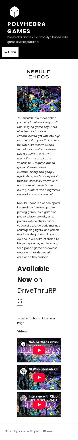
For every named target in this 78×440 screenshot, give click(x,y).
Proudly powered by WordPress (29, 431)
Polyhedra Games (26, 27)
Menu (12, 52)
